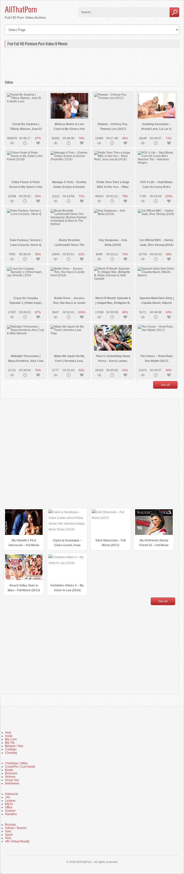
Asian (8, 736)
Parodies (11, 814)
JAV (7, 797)
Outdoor (10, 810)
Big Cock (11, 739)
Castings (11, 749)
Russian (10, 824)
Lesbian (10, 800)
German (10, 776)
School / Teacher (16, 828)
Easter (9, 770)
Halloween (12, 783)
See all (165, 385)
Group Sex (12, 780)
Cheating (11, 752)
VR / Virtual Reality (17, 841)
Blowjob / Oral (14, 746)
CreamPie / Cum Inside (20, 766)
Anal (8, 732)
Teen (8, 838)
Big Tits (10, 742)
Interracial (11, 794)
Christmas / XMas (16, 763)
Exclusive (11, 773)
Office (8, 807)
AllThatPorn (21, 9)
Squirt (9, 834)
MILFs (9, 804)
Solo (8, 831)
